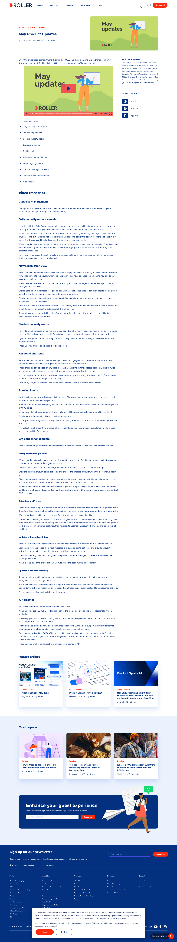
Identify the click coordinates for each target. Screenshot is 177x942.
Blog (21, 27)
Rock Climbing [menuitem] (47, 902)
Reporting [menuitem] (13, 905)
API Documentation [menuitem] (146, 887)
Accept (44, 932)
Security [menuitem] (77, 899)
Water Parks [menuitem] (46, 890)
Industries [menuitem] (46, 876)
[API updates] (84, 114)
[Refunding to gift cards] (72, 114)
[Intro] (35, 114)
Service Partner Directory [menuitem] (83, 896)
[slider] (63, 114)
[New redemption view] (45, 114)
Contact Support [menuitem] (145, 881)
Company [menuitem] (78, 876)
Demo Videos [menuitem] (112, 887)
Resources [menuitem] (111, 876)
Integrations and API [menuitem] (17, 908)
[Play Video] (26, 114)
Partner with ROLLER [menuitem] (82, 890)
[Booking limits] (60, 114)
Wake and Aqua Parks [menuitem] (50, 899)
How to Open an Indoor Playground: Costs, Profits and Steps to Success (39, 766)
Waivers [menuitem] (12, 899)
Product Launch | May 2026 (35, 692)
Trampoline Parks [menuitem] (48, 881)
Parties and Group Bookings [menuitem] (20, 890)
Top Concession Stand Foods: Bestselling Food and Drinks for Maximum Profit (84, 767)
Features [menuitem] (13, 876)
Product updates (37, 27)
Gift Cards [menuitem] (13, 914)
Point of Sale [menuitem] (14, 884)
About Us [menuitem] (77, 881)
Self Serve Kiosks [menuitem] (16, 902)
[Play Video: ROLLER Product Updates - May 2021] (68, 88)
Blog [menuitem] (108, 881)
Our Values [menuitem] (78, 887)
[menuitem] (13, 865)
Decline (64, 932)
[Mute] (96, 114)
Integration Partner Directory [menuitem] (84, 893)
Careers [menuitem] (77, 884)
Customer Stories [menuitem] (113, 893)
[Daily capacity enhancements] (38, 114)
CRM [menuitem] (11, 887)
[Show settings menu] (100, 114)
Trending (25, 761)
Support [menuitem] (142, 876)
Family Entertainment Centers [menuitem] (53, 884)
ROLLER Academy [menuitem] (113, 884)
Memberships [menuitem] (15, 896)
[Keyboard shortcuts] (55, 114)
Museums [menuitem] (45, 893)
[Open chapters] (105, 114)
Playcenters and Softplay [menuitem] (51, 905)
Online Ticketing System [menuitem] (19, 881)
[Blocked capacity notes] (52, 114)
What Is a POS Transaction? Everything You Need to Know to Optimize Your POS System (136, 767)
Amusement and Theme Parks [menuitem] (53, 887)
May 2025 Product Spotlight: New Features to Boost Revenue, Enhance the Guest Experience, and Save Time (135, 695)
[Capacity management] (37, 114)
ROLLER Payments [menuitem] (16, 911)
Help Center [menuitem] (143, 884)
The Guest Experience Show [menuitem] (117, 890)
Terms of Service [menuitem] (31, 926)
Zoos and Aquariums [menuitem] (49, 896)
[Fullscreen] (110, 114)
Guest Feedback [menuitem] (16, 893)
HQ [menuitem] (11, 917)
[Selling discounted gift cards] (66, 114)
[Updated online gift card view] (77, 114)
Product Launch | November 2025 (86, 692)
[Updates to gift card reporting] (80, 114)
